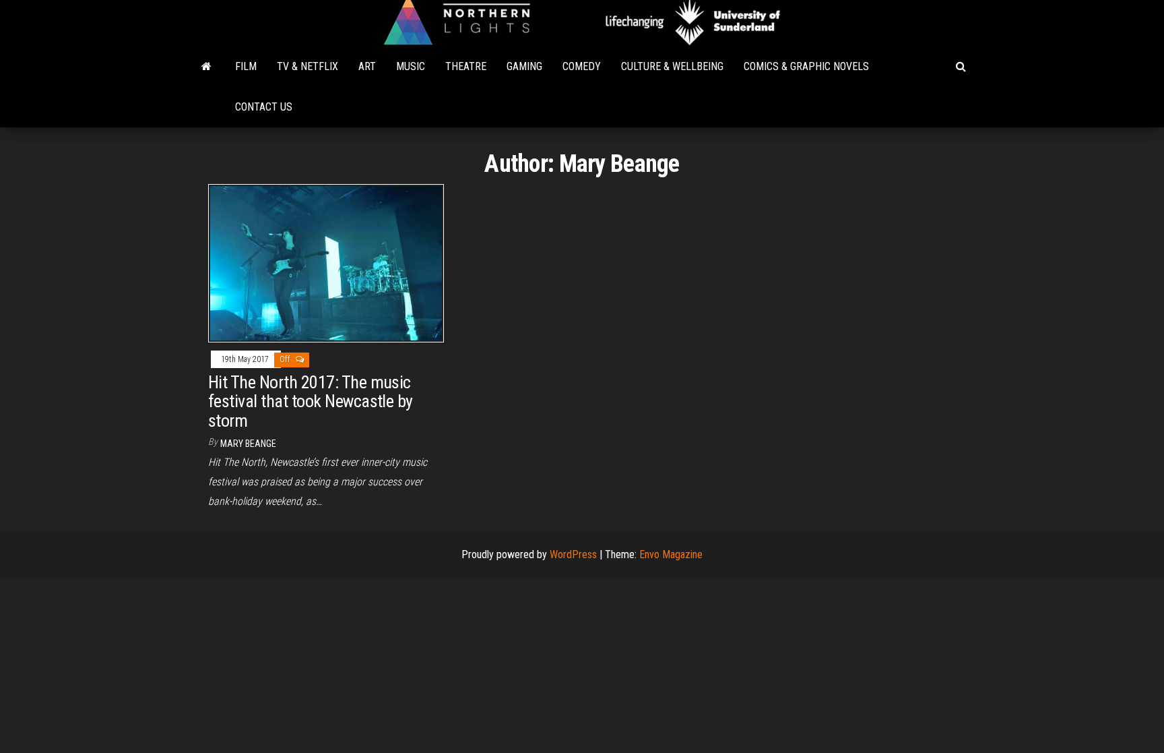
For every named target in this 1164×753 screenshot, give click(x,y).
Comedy (581, 66)
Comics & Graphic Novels (806, 66)
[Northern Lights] (206, 67)
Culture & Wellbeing (672, 66)
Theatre (465, 66)
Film (246, 66)
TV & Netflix (307, 66)
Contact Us (263, 106)
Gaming (524, 66)
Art (367, 66)
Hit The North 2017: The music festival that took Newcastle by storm (310, 401)
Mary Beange (248, 443)
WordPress (573, 554)
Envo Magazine (671, 554)
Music (410, 66)
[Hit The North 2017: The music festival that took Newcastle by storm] (326, 262)
